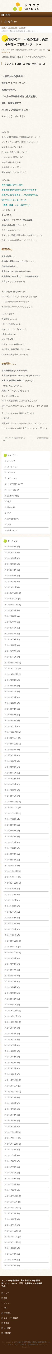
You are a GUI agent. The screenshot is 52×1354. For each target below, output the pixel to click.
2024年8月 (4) (13, 686)
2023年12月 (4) (14, 732)
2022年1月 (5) (13, 865)
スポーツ (11, 472)
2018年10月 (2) (14, 1091)
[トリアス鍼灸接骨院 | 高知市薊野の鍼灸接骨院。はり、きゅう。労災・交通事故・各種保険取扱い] (26, 8)
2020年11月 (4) (14, 947)
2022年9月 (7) (13, 819)
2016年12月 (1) (14, 1196)
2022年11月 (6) (14, 807)
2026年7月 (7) (13, 552)
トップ (6, 1293)
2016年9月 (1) (13, 1213)
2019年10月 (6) (14, 1022)
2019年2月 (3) (13, 1068)
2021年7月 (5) (13, 900)
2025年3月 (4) (13, 645)
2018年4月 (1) (13, 1115)
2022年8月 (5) (13, 825)
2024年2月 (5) (13, 720)
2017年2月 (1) (13, 1190)
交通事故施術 (13, 496)
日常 (9, 525)
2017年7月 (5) (13, 1161)
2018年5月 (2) (13, 1109)
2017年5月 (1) (13, 1173)
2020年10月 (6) (14, 952)
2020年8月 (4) (13, 964)
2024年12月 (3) (14, 663)
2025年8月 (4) (13, 616)
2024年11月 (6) (14, 668)
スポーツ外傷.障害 (11, 1318)
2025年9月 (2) (13, 610)
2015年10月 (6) (14, 1242)
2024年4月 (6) (13, 709)
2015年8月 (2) (13, 1254)
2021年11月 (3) (14, 877)
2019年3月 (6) (13, 1062)
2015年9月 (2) (13, 1248)
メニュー (7, 1303)
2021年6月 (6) (13, 906)
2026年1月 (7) (13, 587)
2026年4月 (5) (13, 570)
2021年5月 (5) (13, 912)
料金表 (6, 1323)
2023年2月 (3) (13, 790)
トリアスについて (15, 484)
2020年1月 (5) (13, 1005)
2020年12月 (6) (14, 941)
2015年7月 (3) (13, 1260)
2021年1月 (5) (13, 935)
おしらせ (11, 461)
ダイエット (12, 478)
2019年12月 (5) (14, 1010)
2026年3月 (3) (13, 576)
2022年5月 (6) (13, 842)
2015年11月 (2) (14, 1237)
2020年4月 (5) (13, 987)
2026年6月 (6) (13, 558)
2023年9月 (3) (13, 749)
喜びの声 (11, 507)
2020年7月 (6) (13, 970)
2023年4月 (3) (13, 778)
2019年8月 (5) (13, 1034)
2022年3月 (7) (13, 854)
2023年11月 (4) (14, 738)
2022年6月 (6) (13, 836)
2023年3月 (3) (13, 784)
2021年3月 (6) (13, 923)
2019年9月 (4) (13, 1028)
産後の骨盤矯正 (43, 438)
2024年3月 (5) (13, 715)
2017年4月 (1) (13, 1178)
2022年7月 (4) (13, 831)
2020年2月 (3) (13, 999)
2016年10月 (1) (14, 1207)
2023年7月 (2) (13, 761)
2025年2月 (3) (13, 651)
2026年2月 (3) (13, 581)
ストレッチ (12, 467)
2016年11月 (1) (14, 1202)
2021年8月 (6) (13, 894)
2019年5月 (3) (13, 1051)
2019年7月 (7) (13, 1039)
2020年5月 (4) (13, 981)
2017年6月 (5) (13, 1167)
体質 (9, 501)
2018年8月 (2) (13, 1097)
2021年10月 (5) (14, 883)
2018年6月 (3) (13, 1103)
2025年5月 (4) (13, 633)
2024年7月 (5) (13, 691)
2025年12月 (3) (14, 593)
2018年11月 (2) (14, 1086)
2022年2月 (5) (13, 860)
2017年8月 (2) (13, 1155)
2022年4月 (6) (13, 848)
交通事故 (7, 1313)
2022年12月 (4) (14, 802)
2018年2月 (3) (13, 1126)
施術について (13, 519)
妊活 (8, 52)
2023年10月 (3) (14, 744)
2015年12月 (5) (14, 1231)
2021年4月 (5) (13, 918)
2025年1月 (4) (13, 657)
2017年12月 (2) (14, 1132)
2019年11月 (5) (14, 1016)
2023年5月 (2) (13, 773)
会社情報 (7, 1328)
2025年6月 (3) (13, 628)
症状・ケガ (12, 530)
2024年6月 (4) (13, 697)
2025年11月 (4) (14, 599)
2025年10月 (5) (14, 604)
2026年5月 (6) (13, 564)
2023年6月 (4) (13, 767)
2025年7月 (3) (13, 622)
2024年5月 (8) (13, 703)
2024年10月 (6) (14, 674)
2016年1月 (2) (13, 1225)
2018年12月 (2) (14, 1080)
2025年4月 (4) (13, 639)
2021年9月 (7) (13, 889)
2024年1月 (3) (13, 726)
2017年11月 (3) (14, 1138)
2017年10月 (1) (14, 1144)
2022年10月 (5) (14, 813)
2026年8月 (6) (13, 547)
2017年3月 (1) (13, 1184)
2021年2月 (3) (13, 929)
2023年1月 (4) (13, 796)
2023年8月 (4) (13, 755)
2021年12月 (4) (14, 871)
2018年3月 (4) (13, 1121)
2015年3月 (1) (13, 1265)
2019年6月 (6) (13, 1045)
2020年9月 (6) (13, 958)
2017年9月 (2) (13, 1149)
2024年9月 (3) (13, 680)
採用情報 (7, 1333)
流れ (5, 1308)
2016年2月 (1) (13, 1219)
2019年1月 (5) (13, 1074)
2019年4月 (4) (13, 1057)
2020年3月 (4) (13, 993)
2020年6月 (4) (13, 976)
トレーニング (13, 490)
